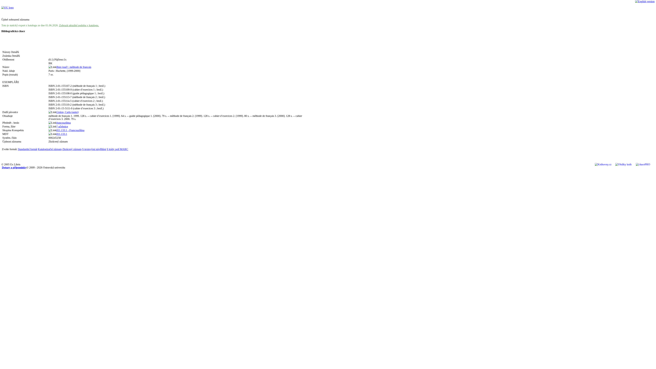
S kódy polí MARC (117, 149)
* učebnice (62, 126)
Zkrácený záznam (71, 149)
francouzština (63, 122)
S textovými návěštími (94, 149)
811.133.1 (61, 134)
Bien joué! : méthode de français (73, 67)
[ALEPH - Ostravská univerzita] (7, 7)
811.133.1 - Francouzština (70, 130)
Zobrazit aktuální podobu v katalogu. (79, 25)
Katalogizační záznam (50, 149)
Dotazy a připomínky (14, 167)
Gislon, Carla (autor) (67, 112)
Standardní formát (27, 149)
